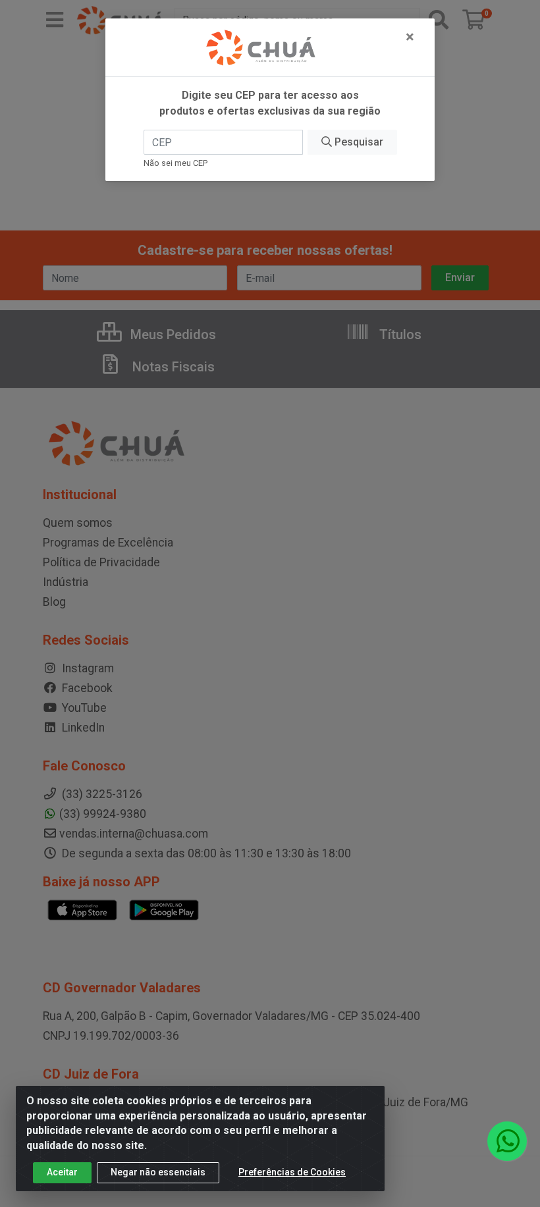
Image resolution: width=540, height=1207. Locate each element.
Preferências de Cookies (292, 1172)
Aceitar (62, 1172)
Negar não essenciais (158, 1172)
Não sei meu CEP (175, 163)
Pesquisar (357, 142)
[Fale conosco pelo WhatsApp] (507, 1141)
